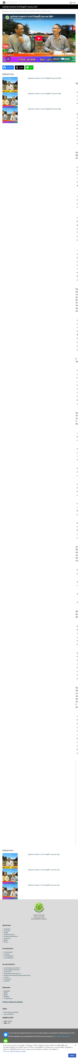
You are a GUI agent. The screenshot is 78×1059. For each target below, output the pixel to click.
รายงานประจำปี (7, 971)
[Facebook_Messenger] (5, 1034)
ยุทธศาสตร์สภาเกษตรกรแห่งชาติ (12, 968)
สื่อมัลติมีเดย (33, 11)
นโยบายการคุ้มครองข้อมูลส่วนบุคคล (14, 1051)
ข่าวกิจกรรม (7, 954)
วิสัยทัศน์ (6, 932)
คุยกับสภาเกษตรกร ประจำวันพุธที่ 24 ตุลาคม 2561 (44, 109)
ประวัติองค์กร (7, 929)
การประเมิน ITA (7, 979)
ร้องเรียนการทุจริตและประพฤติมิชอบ (12, 1002)
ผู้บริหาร (6, 940)
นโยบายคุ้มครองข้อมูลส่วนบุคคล (62, 1036)
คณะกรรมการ (7, 938)
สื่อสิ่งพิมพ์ (6, 996)
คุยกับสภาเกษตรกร (47, 11)
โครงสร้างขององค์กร (9, 934)
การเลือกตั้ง (7, 981)
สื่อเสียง (38, 11)
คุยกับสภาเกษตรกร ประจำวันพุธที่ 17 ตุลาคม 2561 (44, 93)
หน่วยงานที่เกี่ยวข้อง (9, 1014)
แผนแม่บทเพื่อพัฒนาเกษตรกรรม (12, 969)
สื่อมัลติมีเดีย (7, 991)
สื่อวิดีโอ (6, 993)
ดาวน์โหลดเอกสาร (8, 998)
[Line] (5, 1041)
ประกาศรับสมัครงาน (9, 956)
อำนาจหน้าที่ (7, 931)
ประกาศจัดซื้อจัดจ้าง (9, 957)
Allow (72, 1055)
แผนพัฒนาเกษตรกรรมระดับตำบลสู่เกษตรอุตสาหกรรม (17, 975)
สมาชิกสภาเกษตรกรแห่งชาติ (11, 936)
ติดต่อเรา (6, 942)
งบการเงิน (6, 977)
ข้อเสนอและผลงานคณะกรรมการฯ (12, 973)
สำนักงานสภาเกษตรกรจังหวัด (11, 1012)
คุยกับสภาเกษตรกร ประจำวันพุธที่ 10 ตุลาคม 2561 (44, 78)
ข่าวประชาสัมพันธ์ (8, 952)
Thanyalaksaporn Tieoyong (21, 11)
